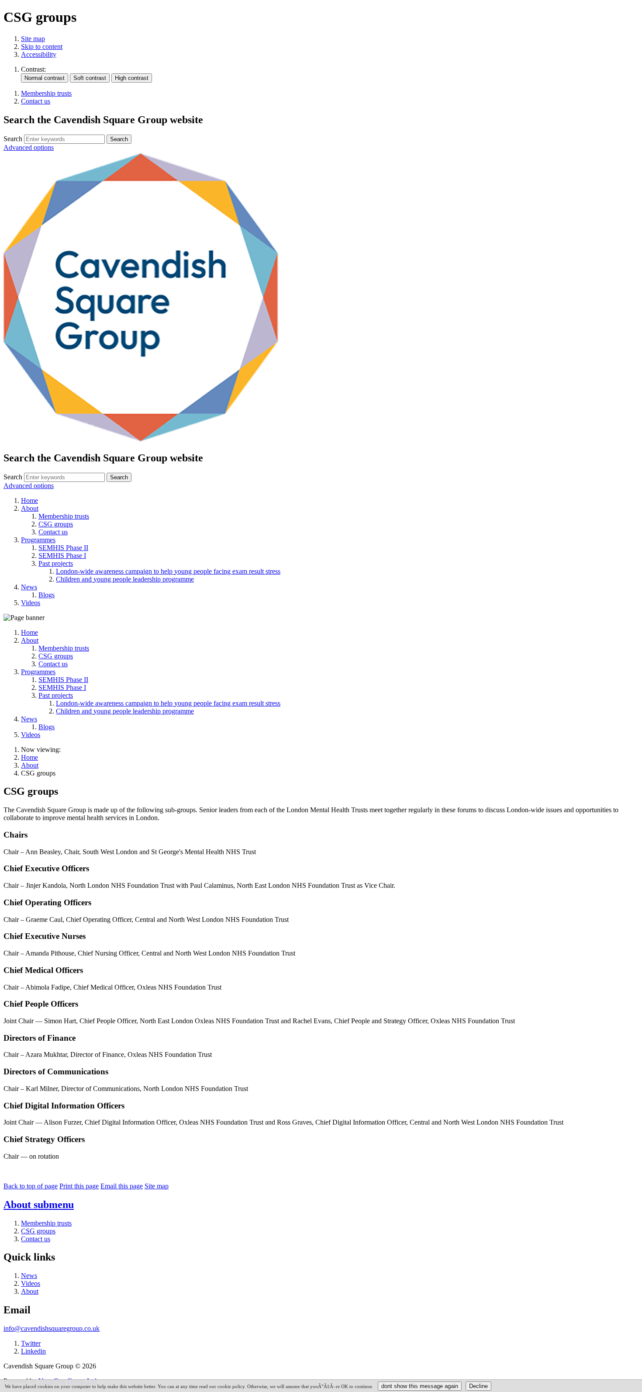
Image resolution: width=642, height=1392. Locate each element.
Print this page (79, 1186)
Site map (33, 38)
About (29, 765)
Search (12, 138)
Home (29, 757)
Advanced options (28, 147)
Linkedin (33, 1351)
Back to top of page (30, 1186)
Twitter (31, 1343)
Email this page (121, 1186)
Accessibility (38, 54)
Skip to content (41, 46)
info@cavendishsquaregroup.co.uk (51, 1328)
